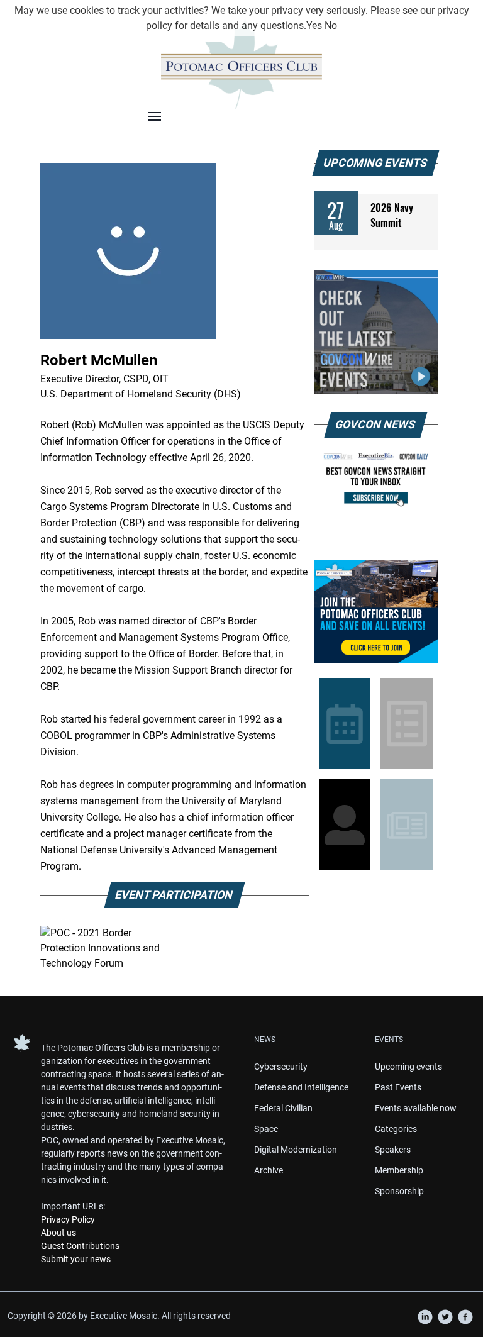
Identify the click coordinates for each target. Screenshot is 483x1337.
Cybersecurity (281, 1067)
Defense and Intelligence (301, 1087)
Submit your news (76, 1259)
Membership (399, 1170)
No (331, 25)
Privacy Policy (68, 1219)
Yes (314, 25)
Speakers (393, 1150)
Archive (268, 1170)
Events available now (416, 1108)
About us (58, 1233)
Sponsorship (399, 1191)
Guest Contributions (80, 1246)
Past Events (398, 1087)
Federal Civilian (283, 1108)
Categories (396, 1129)
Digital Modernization (295, 1150)
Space (266, 1129)
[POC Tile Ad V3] (376, 611)
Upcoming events (408, 1067)
